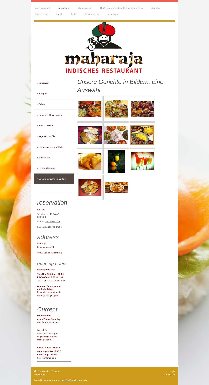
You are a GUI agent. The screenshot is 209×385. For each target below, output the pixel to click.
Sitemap (56, 371)
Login (172, 371)
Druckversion (44, 371)
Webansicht (169, 374)
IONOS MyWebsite (71, 380)
